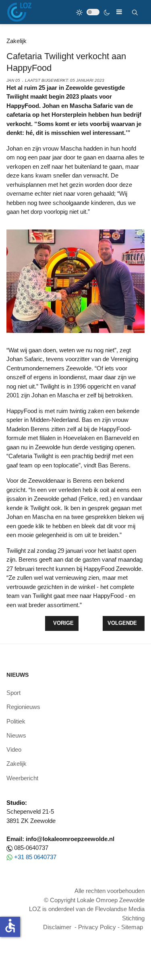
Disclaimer (57, 927)
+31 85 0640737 (35, 857)
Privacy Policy (97, 927)
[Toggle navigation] (119, 11)
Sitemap (132, 927)
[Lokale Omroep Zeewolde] (19, 12)
